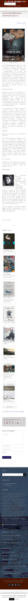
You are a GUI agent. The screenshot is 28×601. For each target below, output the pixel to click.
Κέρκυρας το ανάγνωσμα (10, 524)
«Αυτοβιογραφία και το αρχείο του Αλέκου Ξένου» (8, 250)
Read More (16, 599)
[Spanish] (25, 1)
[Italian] (18, 1)
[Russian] (23, 1)
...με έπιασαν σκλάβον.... (8, 539)
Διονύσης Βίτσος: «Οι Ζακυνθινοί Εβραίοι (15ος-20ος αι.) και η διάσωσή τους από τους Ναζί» (9, 275)
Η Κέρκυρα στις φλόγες (8, 532)
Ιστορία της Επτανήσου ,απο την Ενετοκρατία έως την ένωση (13, 567)
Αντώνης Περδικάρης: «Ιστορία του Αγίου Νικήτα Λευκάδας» (8, 357)
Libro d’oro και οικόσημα (8, 552)
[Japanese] (19, 1)
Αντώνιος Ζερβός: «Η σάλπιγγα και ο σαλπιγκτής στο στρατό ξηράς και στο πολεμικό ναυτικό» (8, 300)
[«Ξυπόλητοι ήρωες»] (13, 29)
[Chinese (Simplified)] (7, 1)
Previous (19, 23)
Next (24, 23)
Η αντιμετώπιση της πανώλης (9, 559)
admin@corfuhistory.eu (11, 483)
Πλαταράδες (5, 528)
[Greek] (16, 1)
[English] (10, 1)
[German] (14, 1)
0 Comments (21, 411)
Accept (11, 599)
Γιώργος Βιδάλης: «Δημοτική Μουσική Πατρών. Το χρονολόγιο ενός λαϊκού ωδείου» (8, 377)
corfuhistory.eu (8, 485)
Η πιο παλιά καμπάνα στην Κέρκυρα (11, 535)
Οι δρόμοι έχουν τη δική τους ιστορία (11, 542)
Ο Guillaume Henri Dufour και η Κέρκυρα (8, 343)
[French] (12, 1)
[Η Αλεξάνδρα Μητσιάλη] (8, 175)
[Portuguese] (21, 1)
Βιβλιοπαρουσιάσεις (10, 411)
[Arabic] (5, 1)
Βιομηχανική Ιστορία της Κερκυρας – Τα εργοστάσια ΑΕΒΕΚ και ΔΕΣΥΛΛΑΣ (12, 572)
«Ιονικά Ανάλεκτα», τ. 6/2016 (9, 322)
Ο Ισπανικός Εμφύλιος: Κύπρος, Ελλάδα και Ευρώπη (8, 401)
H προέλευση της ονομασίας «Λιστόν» (11, 562)
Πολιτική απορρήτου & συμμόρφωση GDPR (14, 581)
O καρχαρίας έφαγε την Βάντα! (10, 555)
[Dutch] (9, 1)
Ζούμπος (17, 411)
